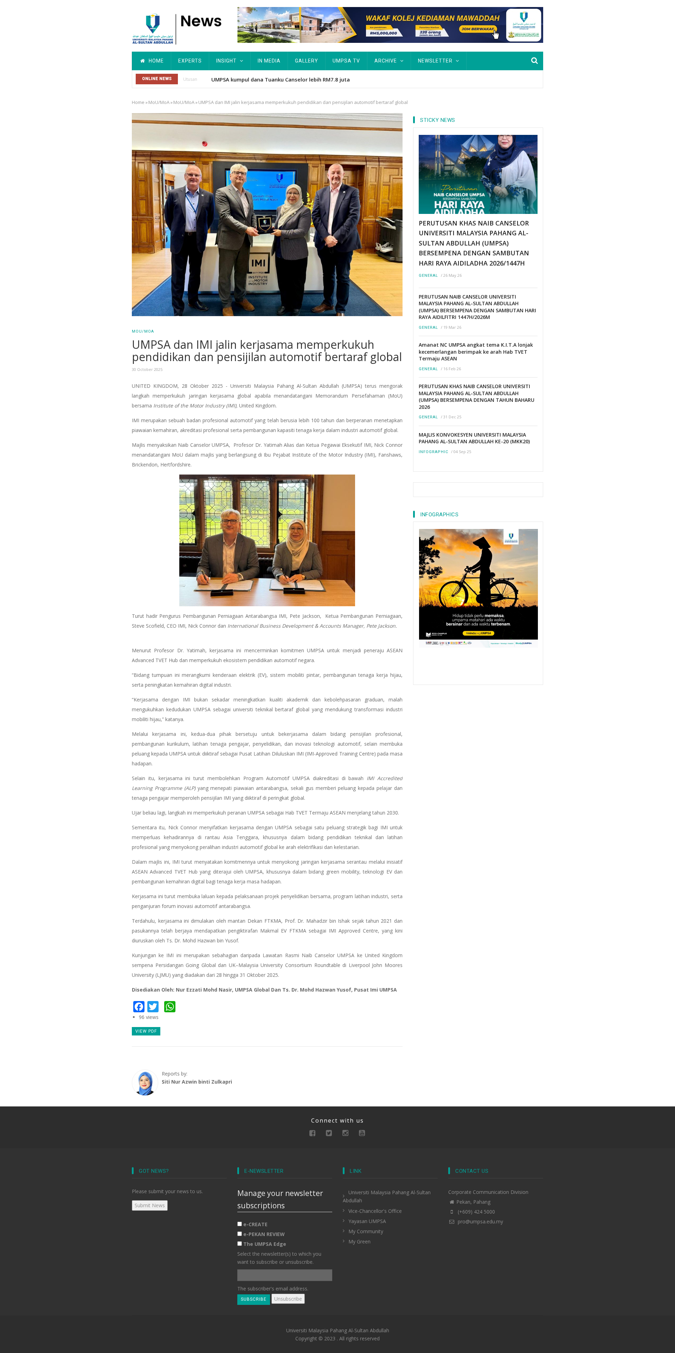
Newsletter (436, 61)
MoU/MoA (158, 102)
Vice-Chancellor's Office (375, 1211)
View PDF (146, 1031)
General (428, 275)
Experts (190, 61)
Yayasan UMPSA (367, 1221)
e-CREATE (255, 1224)
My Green (359, 1241)
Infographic (433, 452)
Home (155, 61)
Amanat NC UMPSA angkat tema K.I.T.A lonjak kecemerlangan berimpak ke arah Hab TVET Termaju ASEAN (476, 351)
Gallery (306, 61)
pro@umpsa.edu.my (479, 1221)
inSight (227, 61)
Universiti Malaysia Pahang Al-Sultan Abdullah (337, 1330)
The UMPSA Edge (264, 1244)
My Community (365, 1231)
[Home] (179, 28)
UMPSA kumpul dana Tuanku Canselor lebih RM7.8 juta (280, 79)
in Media (269, 61)
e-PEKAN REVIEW (264, 1234)
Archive (386, 61)
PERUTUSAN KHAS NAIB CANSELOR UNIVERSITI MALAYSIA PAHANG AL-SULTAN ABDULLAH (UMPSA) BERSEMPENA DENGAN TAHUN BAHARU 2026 (476, 396)
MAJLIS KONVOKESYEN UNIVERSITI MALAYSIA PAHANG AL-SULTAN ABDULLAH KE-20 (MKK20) (474, 438)
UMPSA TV (346, 61)
